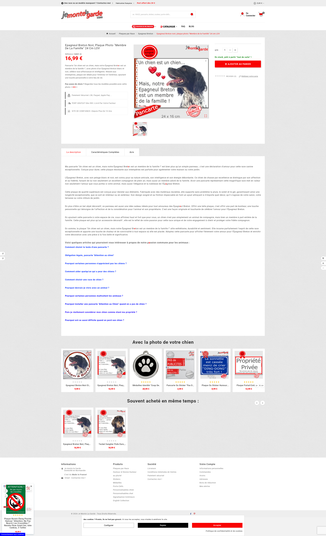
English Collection (121, 501)
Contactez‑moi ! (155, 479)
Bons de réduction (208, 483)
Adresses (204, 479)
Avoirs (202, 476)
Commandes (205, 472)
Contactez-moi (104, 3)
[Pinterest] (194, 513)
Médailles (117, 483)
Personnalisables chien (123, 490)
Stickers (116, 479)
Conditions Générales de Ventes (162, 472)
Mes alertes (205, 486)
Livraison (152, 468)
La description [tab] (73, 152)
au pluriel (117, 476)
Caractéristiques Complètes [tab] (105, 152)
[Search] (192, 14)
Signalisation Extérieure (124, 497)
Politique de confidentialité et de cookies (224, 531)
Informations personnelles (211, 468)
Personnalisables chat (123, 493)
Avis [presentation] (132, 152)
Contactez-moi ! (78, 478)
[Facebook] (190, 513)
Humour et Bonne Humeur (125, 472)
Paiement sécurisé (156, 476)
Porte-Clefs (118, 486)
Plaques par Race (121, 468)
